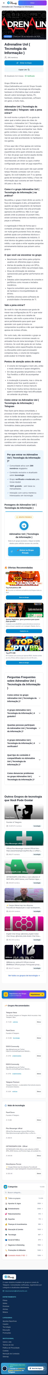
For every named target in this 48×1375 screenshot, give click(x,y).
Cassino (5, 1324)
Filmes (5, 1300)
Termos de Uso (8, 1345)
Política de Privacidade (11, 1348)
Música (5, 1312)
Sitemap (6, 1356)
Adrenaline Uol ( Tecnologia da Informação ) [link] (18, 7)
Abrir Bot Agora (37, 1368)
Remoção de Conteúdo (11, 1354)
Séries (5, 1303)
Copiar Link (23, 70)
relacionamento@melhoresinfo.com (16, 1291)
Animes (5, 1309)
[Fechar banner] (43, 1368)
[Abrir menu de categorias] (3, 2)
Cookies (5, 1351)
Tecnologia (7, 1327)
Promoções (7, 1333)
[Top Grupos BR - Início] (12, 3)
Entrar (32, 3)
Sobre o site (7, 1342)
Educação (6, 1330)
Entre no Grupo (24, 597)
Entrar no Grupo (26, 63)
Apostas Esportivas (10, 1321)
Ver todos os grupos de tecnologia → (24, 975)
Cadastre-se (24, 631)
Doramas (6, 1306)
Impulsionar (35, 994)
